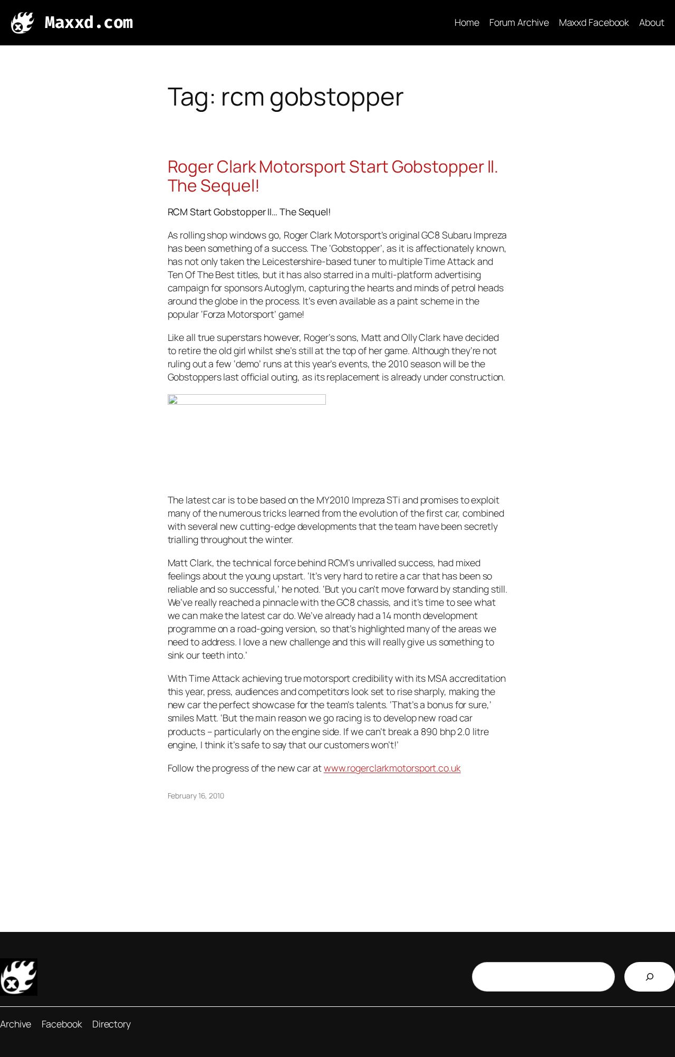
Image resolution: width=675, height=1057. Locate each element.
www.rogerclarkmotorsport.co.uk (392, 767)
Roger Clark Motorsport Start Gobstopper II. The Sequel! (333, 176)
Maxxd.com (89, 22)
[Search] (649, 977)
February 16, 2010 (196, 796)
